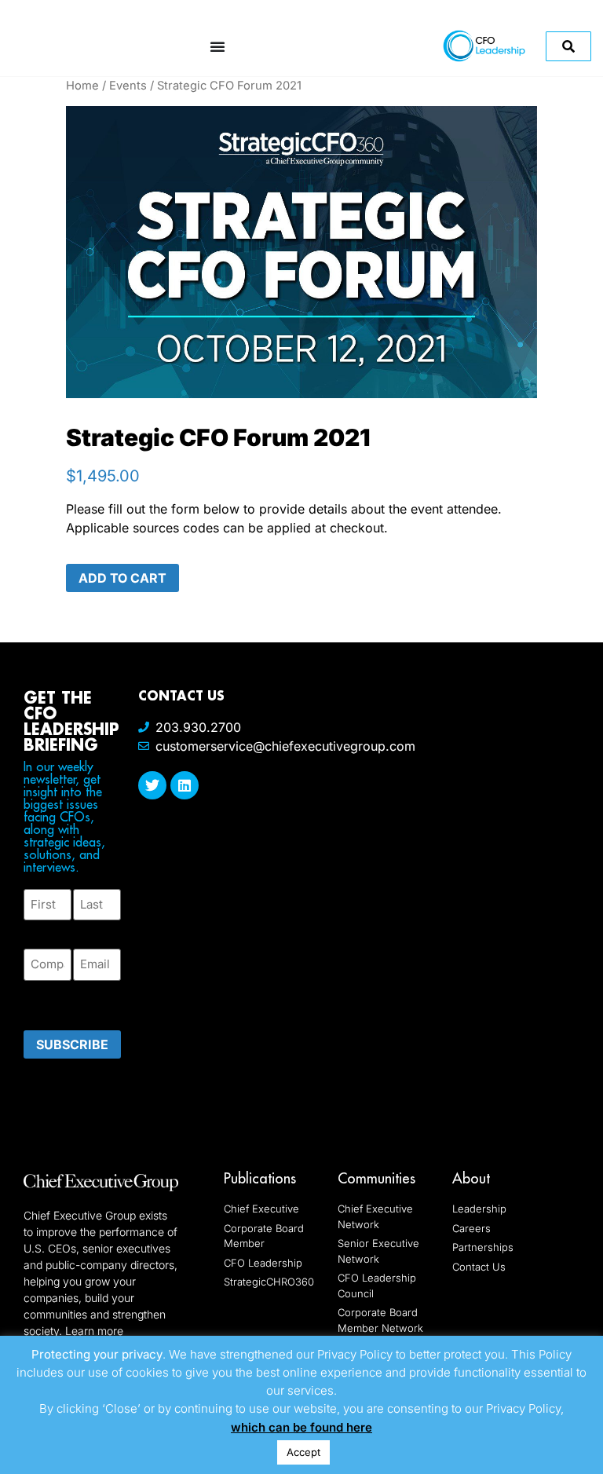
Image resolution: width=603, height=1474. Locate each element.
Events (128, 86)
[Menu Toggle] (217, 46)
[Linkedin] (184, 785)
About (471, 1178)
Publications (260, 1178)
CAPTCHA (55, 1000)
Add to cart (122, 578)
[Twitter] (152, 785)
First (36, 929)
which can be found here (301, 1427)
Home (82, 86)
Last (84, 929)
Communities (376, 1178)
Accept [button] (303, 1452)
